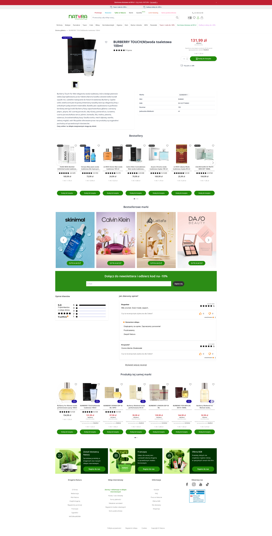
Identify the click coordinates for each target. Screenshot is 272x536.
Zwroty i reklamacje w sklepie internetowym (115, 491)
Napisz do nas (94, 469)
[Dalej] (213, 162)
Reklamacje (75, 493)
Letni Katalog (153, 13)
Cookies (144, 528)
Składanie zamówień (116, 503)
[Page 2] (136, 437)
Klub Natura (75, 497)
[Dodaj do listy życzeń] (106, 42)
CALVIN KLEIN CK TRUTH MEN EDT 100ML (204, 168)
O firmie (75, 490)
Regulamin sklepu (131, 528)
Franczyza (75, 509)
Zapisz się (179, 284)
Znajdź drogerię (74, 501)
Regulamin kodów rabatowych (116, 507)
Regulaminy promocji (75, 505)
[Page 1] (134, 198)
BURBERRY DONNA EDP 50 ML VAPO (112, 407)
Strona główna (60, 30)
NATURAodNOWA (75, 516)
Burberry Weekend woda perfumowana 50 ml (136, 407)
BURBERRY (183, 95)
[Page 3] (137, 198)
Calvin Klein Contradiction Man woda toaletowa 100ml (135, 168)
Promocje (98, 13)
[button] (201, 313)
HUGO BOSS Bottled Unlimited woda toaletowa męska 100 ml (67, 168)
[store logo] (78, 17)
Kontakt (156, 490)
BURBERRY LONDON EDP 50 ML (159, 407)
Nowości (108, 13)
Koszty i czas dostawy (115, 496)
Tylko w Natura (120, 13)
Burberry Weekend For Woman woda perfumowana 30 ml (204, 407)
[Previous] (59, 162)
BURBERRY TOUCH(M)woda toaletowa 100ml (84, 30)
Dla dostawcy (156, 505)
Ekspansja (156, 509)
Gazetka (140, 13)
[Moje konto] (198, 17)
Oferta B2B (156, 501)
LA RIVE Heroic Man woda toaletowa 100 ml (112, 168)
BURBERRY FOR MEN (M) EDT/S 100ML (182, 407)
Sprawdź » (154, 2)
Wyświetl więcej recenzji (136, 365)
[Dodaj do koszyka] (67, 193)
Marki (131, 13)
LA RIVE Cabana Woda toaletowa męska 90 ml (181, 168)
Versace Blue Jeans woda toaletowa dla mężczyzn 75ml (90, 168)
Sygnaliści (75, 513)
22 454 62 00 (198, 13)
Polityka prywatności (114, 528)
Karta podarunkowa (169, 13)
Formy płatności (115, 499)
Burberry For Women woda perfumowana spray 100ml (67, 407)
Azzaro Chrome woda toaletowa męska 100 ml (159, 168)
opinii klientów (64, 308)
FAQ (156, 493)
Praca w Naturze (156, 497)
